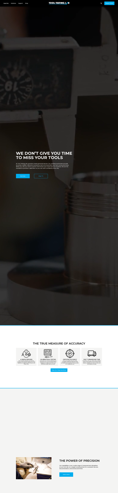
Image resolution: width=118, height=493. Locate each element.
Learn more (66, 474)
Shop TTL (41, 176)
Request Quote (109, 3)
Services (22, 176)
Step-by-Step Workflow (59, 370)
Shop (26, 3)
